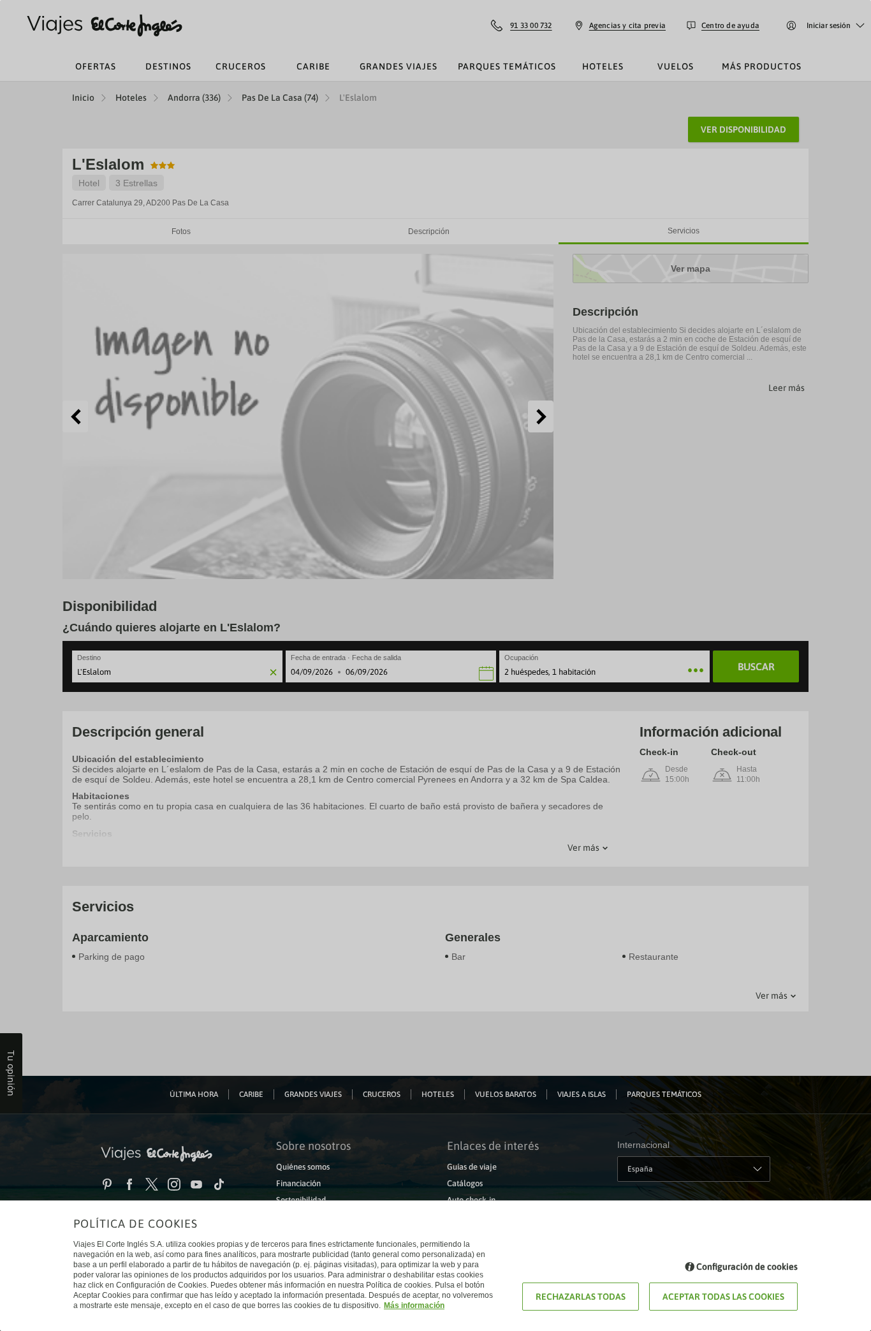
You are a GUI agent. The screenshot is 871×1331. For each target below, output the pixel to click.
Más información (414, 1305)
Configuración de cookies (747, 1266)
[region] (435, 665)
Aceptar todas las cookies (723, 1296)
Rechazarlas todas (581, 1296)
